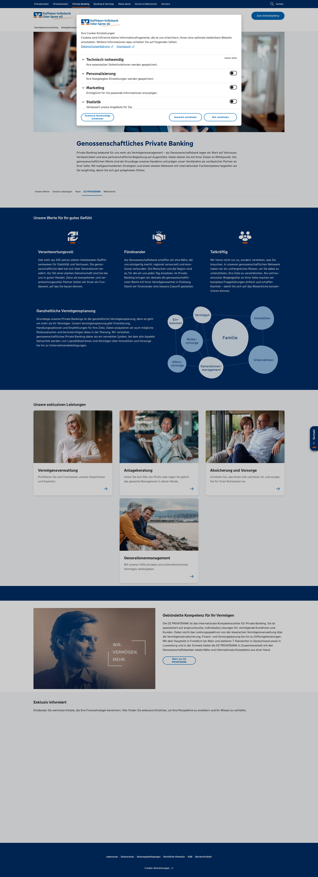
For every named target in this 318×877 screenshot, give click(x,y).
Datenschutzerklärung (95, 46)
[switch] (233, 73)
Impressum (124, 46)
